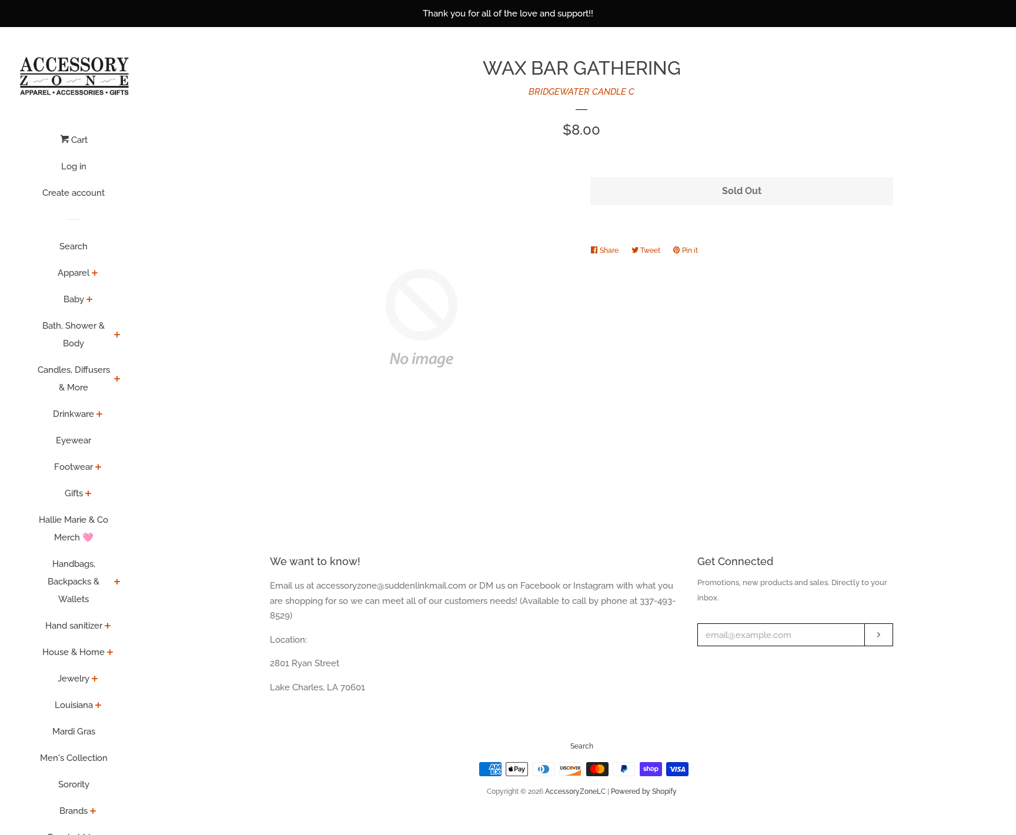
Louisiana (74, 705)
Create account (73, 193)
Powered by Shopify (644, 791)
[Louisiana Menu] (98, 706)
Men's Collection (74, 758)
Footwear (73, 467)
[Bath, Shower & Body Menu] (117, 335)
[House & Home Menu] (110, 653)
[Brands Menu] (93, 812)
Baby (73, 299)
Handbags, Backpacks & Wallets (73, 581)
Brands (73, 811)
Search (73, 246)
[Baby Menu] (89, 300)
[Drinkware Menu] (99, 415)
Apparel (73, 273)
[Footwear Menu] (98, 468)
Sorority (73, 784)
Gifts (74, 493)
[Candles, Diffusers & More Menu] (117, 380)
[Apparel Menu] (95, 274)
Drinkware (73, 414)
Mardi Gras (73, 731)
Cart (78, 140)
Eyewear (73, 440)
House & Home (73, 652)
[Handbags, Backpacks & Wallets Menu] (117, 582)
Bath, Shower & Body (73, 334)
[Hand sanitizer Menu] (107, 626)
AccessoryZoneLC (575, 791)
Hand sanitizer (73, 625)
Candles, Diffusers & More (74, 379)
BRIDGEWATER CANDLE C (581, 91)
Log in (73, 166)
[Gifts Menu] (88, 494)
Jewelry (73, 678)
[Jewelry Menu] (95, 679)
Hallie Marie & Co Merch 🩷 (73, 529)
